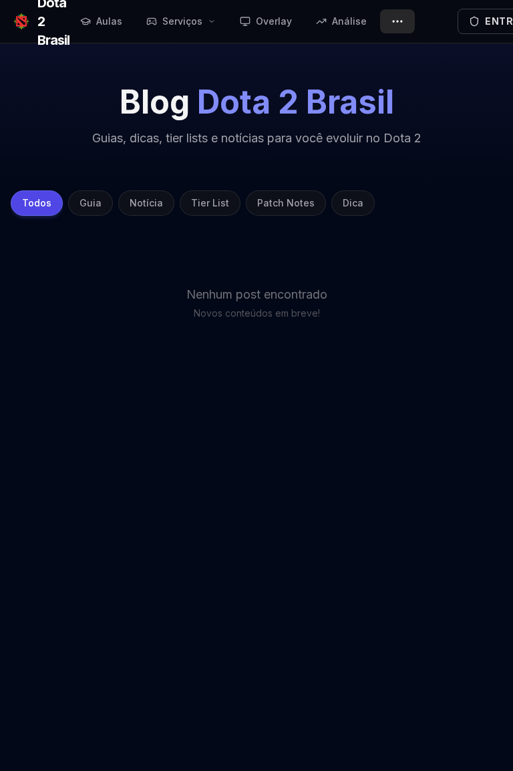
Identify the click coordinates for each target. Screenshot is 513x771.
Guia (90, 202)
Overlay (274, 21)
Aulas (109, 21)
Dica (353, 202)
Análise (349, 21)
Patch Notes (286, 202)
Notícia (146, 202)
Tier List (210, 202)
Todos (36, 202)
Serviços (182, 21)
